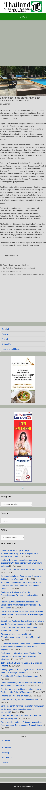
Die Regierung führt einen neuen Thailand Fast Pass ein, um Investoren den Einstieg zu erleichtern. (21, 656)
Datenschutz (7, 762)
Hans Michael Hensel (11, 349)
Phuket (5, 265)
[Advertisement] (23, 43)
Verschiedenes (23, 265)
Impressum (7, 757)
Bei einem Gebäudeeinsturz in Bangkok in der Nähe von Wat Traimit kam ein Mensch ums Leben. (21, 586)
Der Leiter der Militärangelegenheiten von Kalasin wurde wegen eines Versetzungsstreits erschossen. (22, 709)
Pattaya (5, 334)
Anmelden (6, 740)
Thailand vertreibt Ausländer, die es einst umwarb (22, 569)
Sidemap (5, 752)
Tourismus (13, 265)
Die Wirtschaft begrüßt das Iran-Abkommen (20, 699)
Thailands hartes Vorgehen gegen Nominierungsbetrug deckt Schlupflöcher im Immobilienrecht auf (20, 553)
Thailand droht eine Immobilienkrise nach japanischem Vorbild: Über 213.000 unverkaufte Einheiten (21, 563)
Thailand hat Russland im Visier (15, 696)
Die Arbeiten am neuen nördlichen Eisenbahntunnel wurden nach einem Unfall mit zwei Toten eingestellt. (23, 647)
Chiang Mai (7, 344)
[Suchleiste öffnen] (42, 16)
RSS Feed (6, 747)
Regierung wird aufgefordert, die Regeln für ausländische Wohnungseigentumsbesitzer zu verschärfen (21, 605)
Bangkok (5, 329)
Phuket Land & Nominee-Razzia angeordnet (20, 676)
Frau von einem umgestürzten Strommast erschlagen (23, 274)
